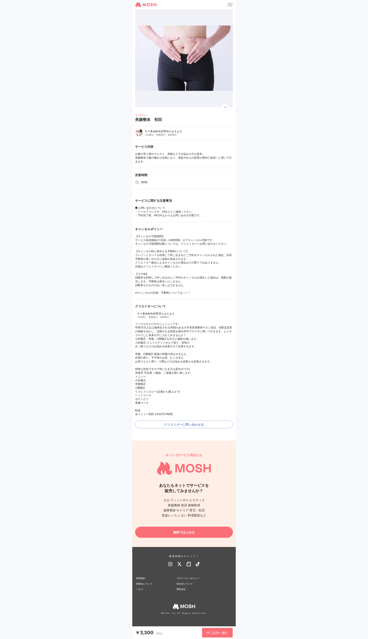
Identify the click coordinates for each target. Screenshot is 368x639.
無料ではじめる (184, 532)
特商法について (144, 583)
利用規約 (140, 578)
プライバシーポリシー (188, 578)
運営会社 (181, 589)
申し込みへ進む (217, 633)
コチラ (186, 292)
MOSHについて (185, 583)
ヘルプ (139, 589)
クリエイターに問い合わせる (184, 424)
